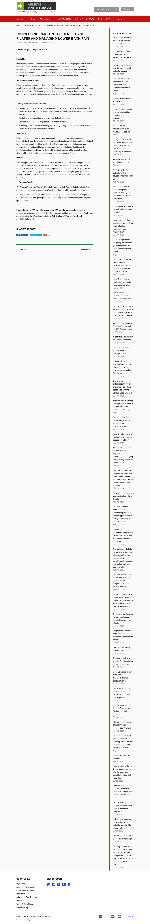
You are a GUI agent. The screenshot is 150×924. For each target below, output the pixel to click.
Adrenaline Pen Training (26, 897)
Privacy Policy (22, 907)
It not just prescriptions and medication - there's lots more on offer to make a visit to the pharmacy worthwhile (123, 145)
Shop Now (104, 19)
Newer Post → (87, 249)
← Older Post (22, 249)
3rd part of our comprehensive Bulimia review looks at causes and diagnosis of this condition (123, 535)
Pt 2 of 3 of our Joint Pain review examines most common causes (122, 295)
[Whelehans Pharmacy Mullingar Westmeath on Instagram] (58, 884)
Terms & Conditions (24, 904)
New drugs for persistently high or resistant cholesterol (121, 128)
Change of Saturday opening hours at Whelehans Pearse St (122, 54)
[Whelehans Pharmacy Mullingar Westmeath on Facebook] (53, 884)
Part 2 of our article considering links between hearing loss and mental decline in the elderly (122, 192)
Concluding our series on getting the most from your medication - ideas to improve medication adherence (123, 245)
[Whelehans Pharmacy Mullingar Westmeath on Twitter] (48, 884)
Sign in (114, 5)
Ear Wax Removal (84, 19)
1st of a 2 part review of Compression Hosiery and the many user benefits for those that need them (122, 772)
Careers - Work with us (25, 887)
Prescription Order (40, 19)
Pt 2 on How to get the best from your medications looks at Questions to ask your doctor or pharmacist (122, 265)
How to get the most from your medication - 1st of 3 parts (123, 496)
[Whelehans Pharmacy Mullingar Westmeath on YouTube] (64, 884)
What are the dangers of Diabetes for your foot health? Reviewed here (123, 326)
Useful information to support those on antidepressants (121, 350)
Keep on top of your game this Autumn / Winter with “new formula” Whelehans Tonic (121, 84)
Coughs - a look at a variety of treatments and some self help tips (123, 661)
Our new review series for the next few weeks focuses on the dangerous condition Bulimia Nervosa (122, 580)
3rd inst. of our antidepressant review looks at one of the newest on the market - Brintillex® (122, 367)
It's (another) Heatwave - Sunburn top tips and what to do (123, 40)
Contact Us (21, 883)
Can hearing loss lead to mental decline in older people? (123, 209)
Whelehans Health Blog (33, 25)
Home (19, 19)
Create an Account (126, 5)
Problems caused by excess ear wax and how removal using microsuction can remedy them (123, 226)
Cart (129, 9)
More (119, 19)
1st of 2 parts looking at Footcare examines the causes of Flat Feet (122, 437)
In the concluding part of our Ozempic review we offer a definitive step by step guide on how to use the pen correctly (123, 600)
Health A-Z (20, 900)
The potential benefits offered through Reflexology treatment (122, 725)
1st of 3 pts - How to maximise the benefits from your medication (122, 282)
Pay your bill (64, 19)
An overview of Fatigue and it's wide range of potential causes (122, 68)
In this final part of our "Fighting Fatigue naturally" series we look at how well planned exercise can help (123, 741)
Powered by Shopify (23, 920)
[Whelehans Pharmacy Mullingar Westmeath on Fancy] (68, 884)
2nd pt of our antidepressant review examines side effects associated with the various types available (122, 387)
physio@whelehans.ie (25, 219)
